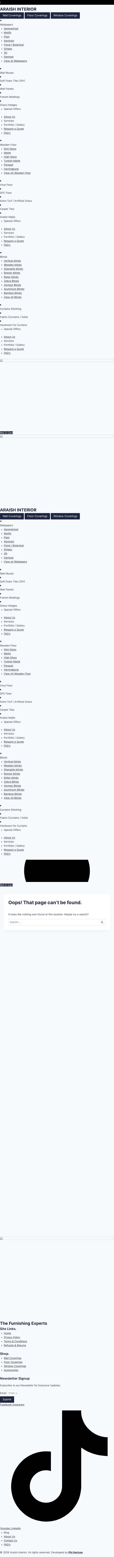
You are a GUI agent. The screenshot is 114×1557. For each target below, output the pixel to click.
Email (3, 1393)
